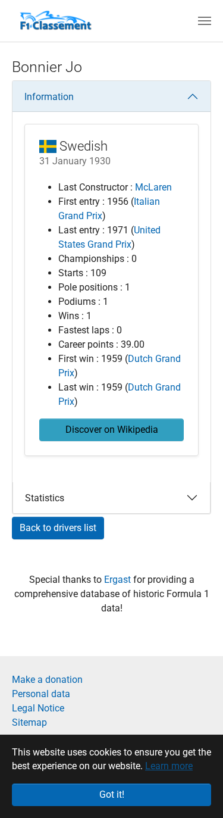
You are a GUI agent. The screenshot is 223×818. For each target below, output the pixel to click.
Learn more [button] (169, 766)
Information (49, 96)
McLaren (153, 187)
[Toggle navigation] (204, 21)
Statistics (44, 498)
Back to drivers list (58, 527)
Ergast (118, 579)
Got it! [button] (111, 794)
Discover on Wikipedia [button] (111, 429)
